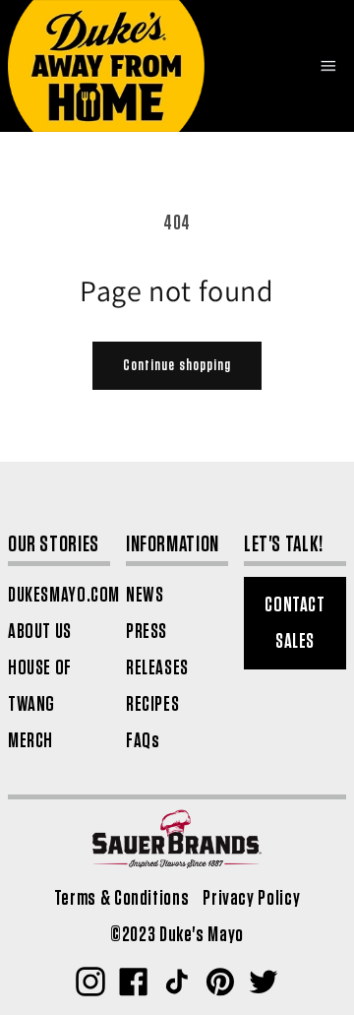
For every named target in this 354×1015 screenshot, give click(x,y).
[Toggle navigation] (328, 66)
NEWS (145, 595)
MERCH (30, 740)
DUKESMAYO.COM (64, 595)
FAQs (143, 740)
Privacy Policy (251, 898)
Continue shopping (177, 365)
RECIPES (152, 704)
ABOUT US (40, 631)
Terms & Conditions (121, 898)
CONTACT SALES (294, 623)
